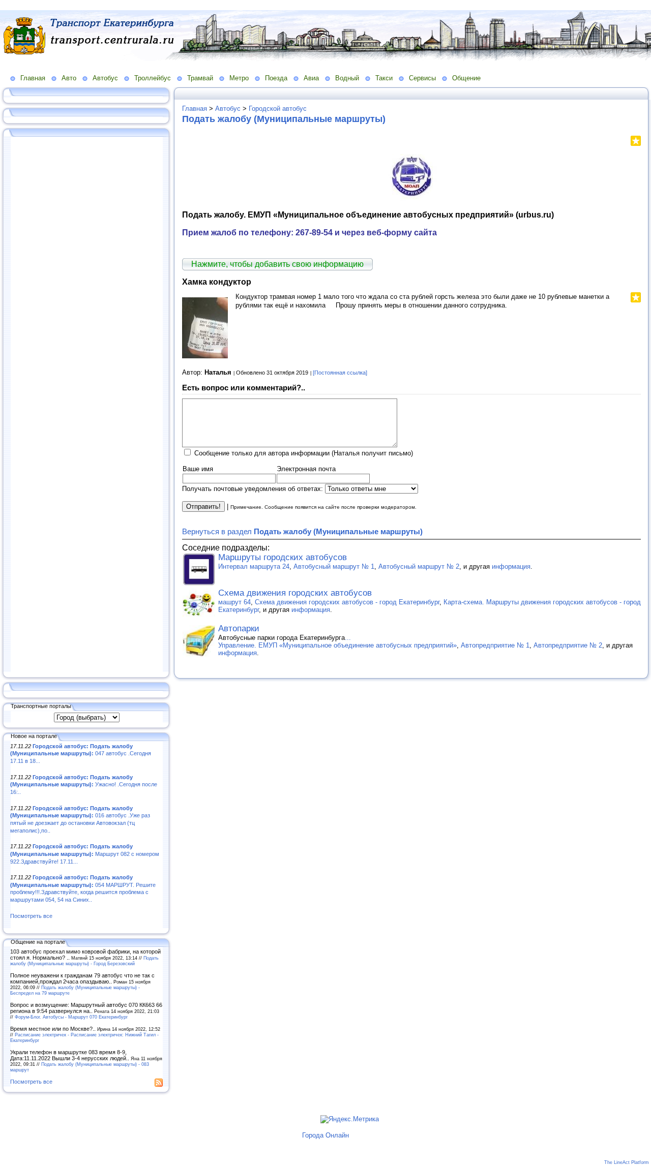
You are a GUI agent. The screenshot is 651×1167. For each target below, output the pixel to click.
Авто (69, 78)
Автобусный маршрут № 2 (418, 566)
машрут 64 (234, 602)
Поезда (276, 78)
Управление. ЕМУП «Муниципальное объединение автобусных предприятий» (337, 645)
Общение (466, 78)
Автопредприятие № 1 (495, 645)
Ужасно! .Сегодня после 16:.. (83, 784)
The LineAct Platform (626, 1162)
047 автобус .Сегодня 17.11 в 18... (80, 753)
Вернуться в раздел (302, 531)
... (348, 637)
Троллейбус (152, 78)
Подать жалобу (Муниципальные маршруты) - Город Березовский (84, 960)
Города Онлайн (325, 1135)
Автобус (105, 78)
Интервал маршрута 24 (253, 566)
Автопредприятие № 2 (568, 645)
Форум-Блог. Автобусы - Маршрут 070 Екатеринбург (71, 1017)
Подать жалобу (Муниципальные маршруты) (284, 119)
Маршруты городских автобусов (282, 557)
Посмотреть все (31, 916)
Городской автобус (278, 108)
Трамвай (200, 78)
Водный (347, 78)
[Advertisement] (86, 405)
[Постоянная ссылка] (340, 373)
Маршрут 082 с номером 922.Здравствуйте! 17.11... (84, 853)
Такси (384, 78)
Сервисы (422, 78)
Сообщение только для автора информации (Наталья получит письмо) (303, 453)
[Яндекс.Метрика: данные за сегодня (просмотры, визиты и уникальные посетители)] (349, 1119)
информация (511, 566)
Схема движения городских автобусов (295, 593)
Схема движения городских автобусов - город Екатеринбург (347, 602)
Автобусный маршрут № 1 (333, 566)
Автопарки (238, 628)
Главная (32, 78)
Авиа (311, 78)
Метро (239, 78)
